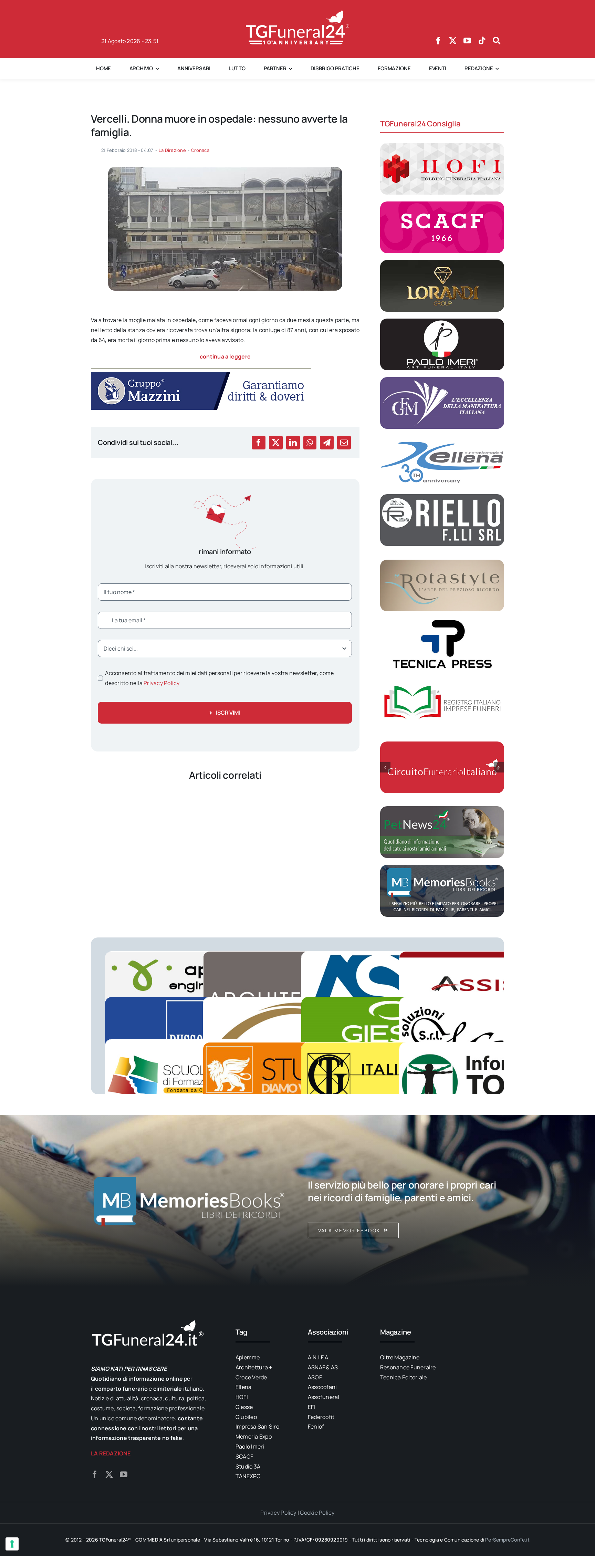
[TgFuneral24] (297, 13)
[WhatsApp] (310, 442)
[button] (385, 767)
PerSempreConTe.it (507, 1539)
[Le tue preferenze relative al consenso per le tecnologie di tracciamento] (12, 1543)
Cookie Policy (317, 1512)
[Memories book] (406, 1200)
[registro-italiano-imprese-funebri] (442, 679)
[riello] (442, 497)
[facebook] (438, 40)
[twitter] (453, 40)
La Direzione (172, 150)
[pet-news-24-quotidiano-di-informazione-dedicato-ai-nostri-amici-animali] (442, 809)
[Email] (344, 442)
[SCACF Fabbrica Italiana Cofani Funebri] (442, 204)
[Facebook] (258, 442)
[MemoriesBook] (189, 1200)
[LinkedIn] (293, 442)
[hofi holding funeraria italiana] (442, 145)
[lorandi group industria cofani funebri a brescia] (442, 263)
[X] (275, 442)
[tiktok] (482, 40)
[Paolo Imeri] (442, 321)
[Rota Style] (442, 562)
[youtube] (467, 40)
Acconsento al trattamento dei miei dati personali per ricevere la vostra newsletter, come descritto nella (219, 678)
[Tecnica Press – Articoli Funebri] (442, 621)
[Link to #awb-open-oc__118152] (496, 40)
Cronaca (200, 150)
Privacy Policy (161, 683)
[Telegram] (326, 442)
